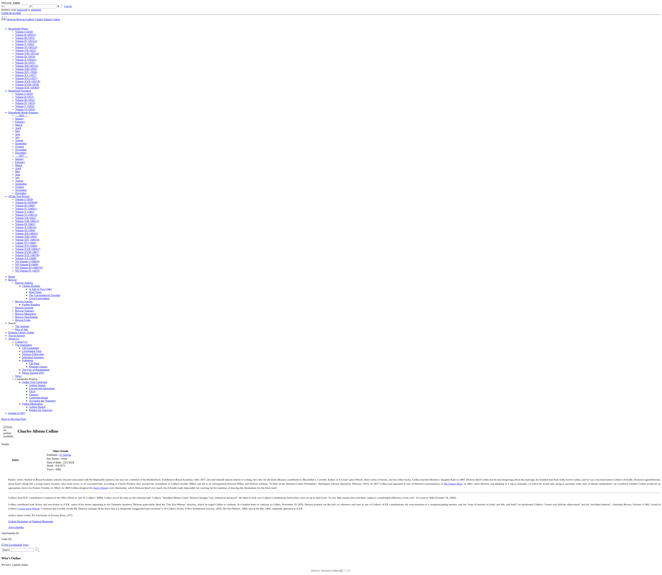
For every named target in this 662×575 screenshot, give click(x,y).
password (22, 9)
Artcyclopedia (16, 527)
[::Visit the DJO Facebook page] (107, 4)
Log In (68, 6)
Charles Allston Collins (47, 19)
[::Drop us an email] (119, 4)
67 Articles (65, 454)
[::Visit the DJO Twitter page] (113, 4)
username (36, 9)
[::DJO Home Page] (13, 7)
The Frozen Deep (453, 483)
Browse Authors (25, 19)
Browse (11, 19)
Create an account (11, 12)
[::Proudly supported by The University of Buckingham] (643, 4)
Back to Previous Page (13, 419)
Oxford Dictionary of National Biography (31, 521)
